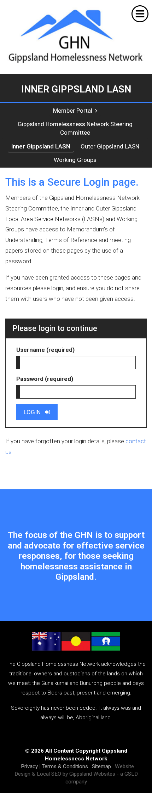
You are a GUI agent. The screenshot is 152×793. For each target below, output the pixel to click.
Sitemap (101, 766)
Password (44, 378)
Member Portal (74, 110)
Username (45, 349)
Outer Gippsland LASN (110, 146)
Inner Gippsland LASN (40, 146)
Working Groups (75, 159)
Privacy (29, 766)
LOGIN (34, 412)
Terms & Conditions (65, 766)
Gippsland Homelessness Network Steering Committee (75, 128)
